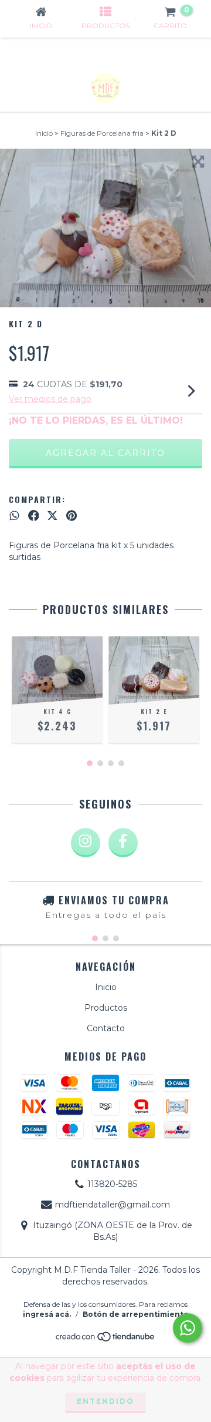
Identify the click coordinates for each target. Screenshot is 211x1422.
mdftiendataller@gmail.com (112, 1204)
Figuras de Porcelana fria (102, 133)
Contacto (106, 1028)
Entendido (105, 1401)
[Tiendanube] (106, 1340)
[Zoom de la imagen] (198, 162)
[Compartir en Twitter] (52, 516)
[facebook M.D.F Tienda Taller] (123, 842)
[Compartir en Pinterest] (71, 516)
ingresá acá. (47, 1314)
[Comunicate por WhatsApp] (187, 1328)
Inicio (44, 133)
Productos (105, 1007)
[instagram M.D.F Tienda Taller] (85, 842)
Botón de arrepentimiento (136, 1314)
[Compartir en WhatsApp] (14, 516)
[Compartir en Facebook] (33, 516)
